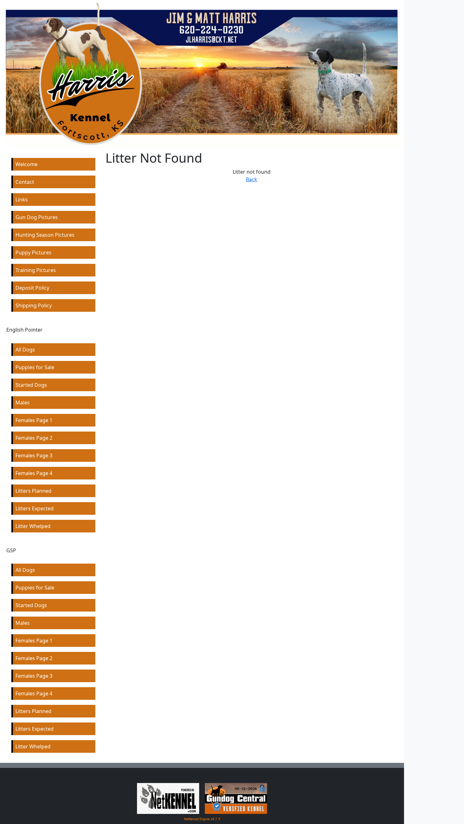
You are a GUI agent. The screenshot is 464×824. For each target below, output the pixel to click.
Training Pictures (35, 270)
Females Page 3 (33, 455)
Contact (24, 181)
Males (22, 402)
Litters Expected (34, 508)
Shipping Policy (33, 305)
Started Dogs (31, 384)
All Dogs (25, 349)
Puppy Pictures (33, 252)
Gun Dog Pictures (36, 217)
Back (251, 179)
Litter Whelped (33, 526)
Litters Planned (33, 490)
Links (21, 199)
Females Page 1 (33, 420)
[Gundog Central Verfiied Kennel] (236, 798)
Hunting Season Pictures (44, 234)
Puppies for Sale (34, 367)
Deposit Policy (32, 287)
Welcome (26, 164)
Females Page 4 (33, 473)
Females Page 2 (33, 437)
